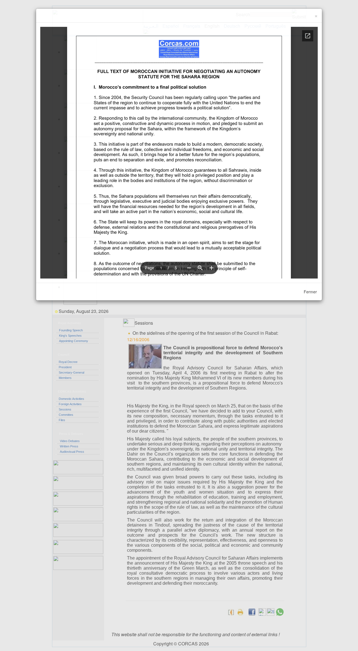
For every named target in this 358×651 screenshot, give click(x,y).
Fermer (310, 291)
